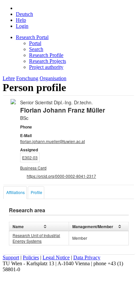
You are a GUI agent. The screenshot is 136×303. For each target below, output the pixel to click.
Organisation (53, 78)
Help (21, 20)
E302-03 (30, 157)
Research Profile (46, 55)
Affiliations (15, 192)
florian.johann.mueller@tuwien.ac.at (52, 141)
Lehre (9, 78)
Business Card (33, 168)
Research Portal (32, 37)
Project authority (46, 67)
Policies (31, 257)
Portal (35, 43)
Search (36, 49)
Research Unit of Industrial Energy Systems (36, 238)
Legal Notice (56, 257)
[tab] (15, 192)
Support (11, 257)
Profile (36, 192)
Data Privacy (86, 257)
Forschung (27, 78)
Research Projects (47, 61)
